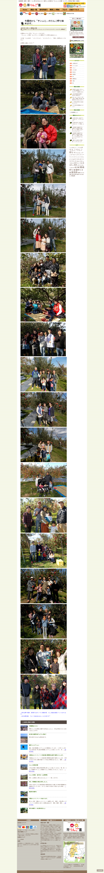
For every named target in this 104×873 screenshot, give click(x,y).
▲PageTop (100, 870)
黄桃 (81, 174)
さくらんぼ (75, 65)
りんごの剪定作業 (33, 765)
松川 (73, 167)
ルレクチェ (58, 29)
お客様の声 (75, 63)
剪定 (81, 163)
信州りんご (77, 163)
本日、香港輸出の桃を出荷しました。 (38, 781)
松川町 (77, 167)
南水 (75, 165)
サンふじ (40, 29)
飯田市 (78, 174)
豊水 (83, 172)
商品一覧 (34, 10)
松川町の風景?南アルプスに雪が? (37, 734)
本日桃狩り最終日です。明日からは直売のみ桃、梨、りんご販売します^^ (77, 128)
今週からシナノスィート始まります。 (38, 798)
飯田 (75, 174)
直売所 (74, 172)
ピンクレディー (52, 29)
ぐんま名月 (24, 29)
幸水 (80, 165)
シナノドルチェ (81, 156)
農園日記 (33, 28)
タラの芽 (74, 70)
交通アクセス (76, 10)
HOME (24, 10)
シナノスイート (74, 156)
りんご (29, 28)
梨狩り (78, 170)
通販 (70, 174)
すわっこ (76, 147)
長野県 (73, 174)
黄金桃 (73, 176)
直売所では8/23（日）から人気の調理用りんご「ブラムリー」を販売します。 (78, 91)
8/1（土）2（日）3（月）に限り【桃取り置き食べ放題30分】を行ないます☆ (78, 98)
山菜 (78, 165)
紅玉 (81, 172)
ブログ (64, 10)
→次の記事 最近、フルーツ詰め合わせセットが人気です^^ (35, 716)
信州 (73, 163)
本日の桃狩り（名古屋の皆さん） (37, 808)
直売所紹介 (44, 10)
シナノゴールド (46, 29)
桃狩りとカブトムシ (34, 745)
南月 (73, 165)
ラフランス (72, 161)
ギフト (36, 29)
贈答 (62, 29)
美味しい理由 (54, 10)
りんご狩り (32, 29)
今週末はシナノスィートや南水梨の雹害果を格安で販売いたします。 (46, 755)
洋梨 (36, 28)
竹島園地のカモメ (33, 726)
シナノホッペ (77, 158)
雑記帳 (74, 74)
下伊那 (70, 163)
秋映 (79, 172)
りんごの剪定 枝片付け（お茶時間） (38, 775)
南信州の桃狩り (33, 791)
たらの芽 (80, 147)
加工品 (74, 72)
